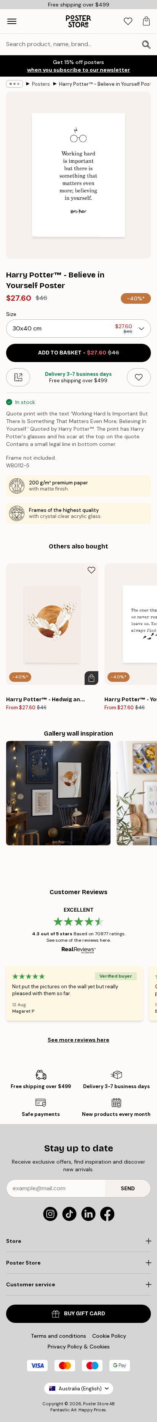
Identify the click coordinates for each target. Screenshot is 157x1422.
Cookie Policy (109, 1335)
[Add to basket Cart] (91, 678)
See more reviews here (78, 1039)
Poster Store (95, 1403)
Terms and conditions (58, 1335)
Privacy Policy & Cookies (79, 1346)
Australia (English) (80, 1388)
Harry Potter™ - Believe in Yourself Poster (105, 84)
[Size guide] (18, 377)
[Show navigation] (12, 21)
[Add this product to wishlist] (139, 377)
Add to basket (78, 352)
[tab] (128, 22)
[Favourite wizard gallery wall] (58, 793)
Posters (41, 84)
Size (11, 314)
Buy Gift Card (84, 1313)
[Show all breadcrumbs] (14, 84)
